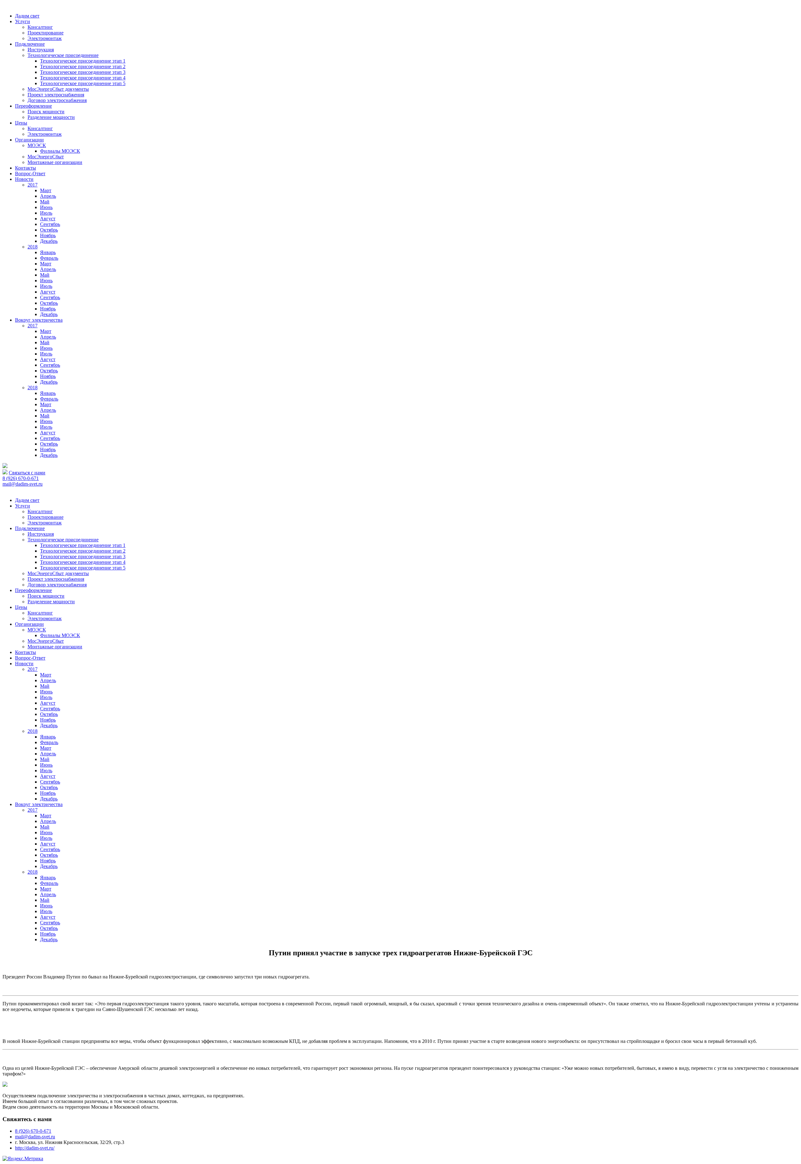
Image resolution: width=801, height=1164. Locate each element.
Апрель (48, 196)
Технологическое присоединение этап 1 (82, 61)
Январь (48, 252)
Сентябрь (50, 224)
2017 (33, 184)
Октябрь (49, 229)
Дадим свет (27, 15)
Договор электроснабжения (57, 100)
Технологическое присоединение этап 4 (82, 77)
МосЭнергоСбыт (46, 156)
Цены (21, 122)
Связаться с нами (27, 472)
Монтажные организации (55, 162)
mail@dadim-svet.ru (23, 484)
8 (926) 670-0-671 (21, 478)
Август (47, 218)
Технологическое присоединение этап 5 (82, 83)
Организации (29, 139)
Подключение (30, 44)
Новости (24, 179)
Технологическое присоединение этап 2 (82, 66)
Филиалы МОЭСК (60, 151)
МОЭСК (37, 145)
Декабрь (49, 241)
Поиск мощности (46, 111)
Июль (46, 213)
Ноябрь (48, 235)
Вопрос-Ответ (30, 173)
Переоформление (33, 106)
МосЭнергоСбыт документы (58, 89)
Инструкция (41, 49)
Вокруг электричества (39, 320)
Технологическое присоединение (63, 55)
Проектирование (46, 32)
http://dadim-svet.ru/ (34, 1148)
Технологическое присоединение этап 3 (82, 72)
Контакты (25, 168)
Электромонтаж (45, 38)
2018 (33, 246)
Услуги (22, 21)
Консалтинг (40, 27)
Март (45, 190)
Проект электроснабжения (56, 94)
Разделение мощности (51, 117)
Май (44, 201)
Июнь (46, 207)
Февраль (49, 258)
